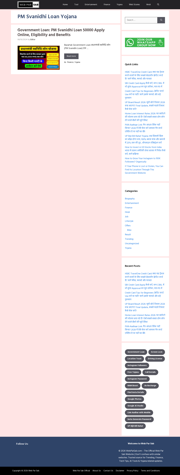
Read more (71, 56)
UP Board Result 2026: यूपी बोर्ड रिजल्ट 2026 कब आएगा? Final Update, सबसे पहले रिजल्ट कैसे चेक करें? (145, 106)
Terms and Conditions (150, 470)
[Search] (161, 20)
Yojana (119, 4)
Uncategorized (132, 243)
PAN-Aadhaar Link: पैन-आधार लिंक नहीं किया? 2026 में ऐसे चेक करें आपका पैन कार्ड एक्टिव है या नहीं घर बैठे (143, 128)
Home (65, 4)
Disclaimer (120, 470)
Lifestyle (129, 221)
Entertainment (91, 4)
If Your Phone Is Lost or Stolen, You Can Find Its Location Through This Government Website (144, 170)
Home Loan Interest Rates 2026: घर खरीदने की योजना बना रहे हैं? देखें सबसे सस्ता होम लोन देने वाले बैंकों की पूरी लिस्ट (145, 117)
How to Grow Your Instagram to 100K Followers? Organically (142, 160)
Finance (107, 4)
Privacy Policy (132, 470)
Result (128, 234)
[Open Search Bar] (158, 4)
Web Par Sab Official (81, 470)
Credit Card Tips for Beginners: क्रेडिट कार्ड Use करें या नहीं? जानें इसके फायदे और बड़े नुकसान (144, 94)
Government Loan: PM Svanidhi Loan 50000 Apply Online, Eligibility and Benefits (61, 32)
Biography (130, 199)
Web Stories (134, 4)
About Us (97, 470)
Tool (76, 4)
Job (126, 216)
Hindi (148, 4)
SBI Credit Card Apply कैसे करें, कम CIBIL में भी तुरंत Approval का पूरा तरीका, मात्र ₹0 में (144, 85)
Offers (128, 225)
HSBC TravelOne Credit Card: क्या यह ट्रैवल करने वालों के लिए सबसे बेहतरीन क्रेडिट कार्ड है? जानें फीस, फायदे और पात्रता (144, 75)
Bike (129, 230)
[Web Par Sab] (28, 4)
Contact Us (108, 470)
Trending (129, 239)
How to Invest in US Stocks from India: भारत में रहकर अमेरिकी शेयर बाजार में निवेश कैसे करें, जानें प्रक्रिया (145, 151)
